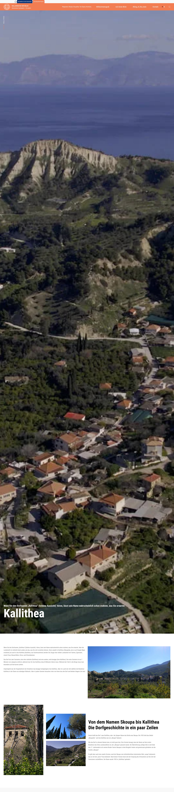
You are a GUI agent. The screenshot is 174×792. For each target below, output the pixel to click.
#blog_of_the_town (139, 7)
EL (164, 7)
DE (162, 7)
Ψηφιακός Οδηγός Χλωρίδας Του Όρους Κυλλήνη (76, 7)
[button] (169, 6)
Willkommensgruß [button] (102, 7)
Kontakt (155, 7)
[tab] (92, 695)
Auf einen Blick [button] (121, 7)
